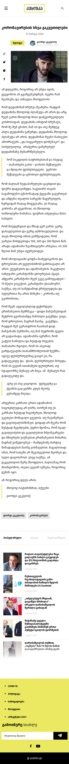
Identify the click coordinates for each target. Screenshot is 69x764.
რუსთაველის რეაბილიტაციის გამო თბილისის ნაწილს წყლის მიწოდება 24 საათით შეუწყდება (41, 581)
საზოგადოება (16, 701)
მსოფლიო (14, 709)
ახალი (34, 537)
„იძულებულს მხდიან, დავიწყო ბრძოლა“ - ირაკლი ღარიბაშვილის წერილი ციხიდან (40, 603)
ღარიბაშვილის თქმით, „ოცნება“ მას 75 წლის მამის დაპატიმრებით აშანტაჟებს (42, 646)
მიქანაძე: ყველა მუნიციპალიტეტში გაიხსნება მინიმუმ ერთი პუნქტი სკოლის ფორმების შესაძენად (42, 625)
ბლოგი (17, 43)
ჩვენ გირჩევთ (56, 537)
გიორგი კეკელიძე (13, 515)
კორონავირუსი (39, 515)
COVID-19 (12, 686)
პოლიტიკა (14, 693)
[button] (62, 8)
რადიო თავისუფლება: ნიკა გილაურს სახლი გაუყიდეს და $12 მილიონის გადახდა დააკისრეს (42, 559)
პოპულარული (12, 537)
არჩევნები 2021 (17, 717)
